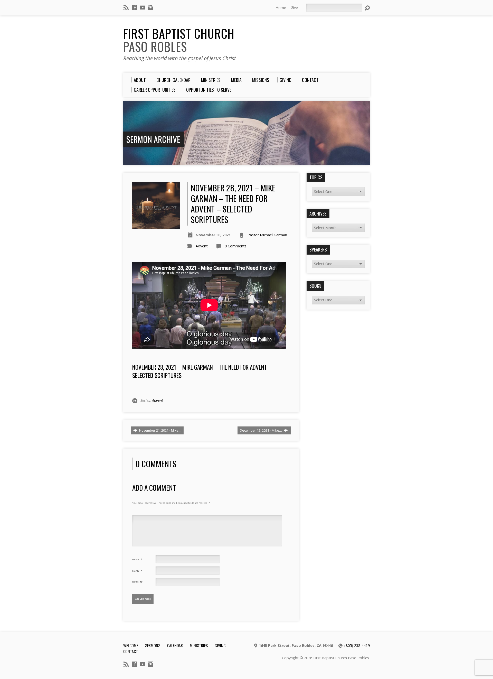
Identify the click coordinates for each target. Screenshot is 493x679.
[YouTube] (142, 7)
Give (294, 7)
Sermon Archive (153, 139)
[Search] (367, 8)
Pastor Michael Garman (267, 234)
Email (137, 570)
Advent (202, 246)
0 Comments (235, 246)
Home (281, 7)
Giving (220, 645)
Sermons (152, 645)
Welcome (130, 645)
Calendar (175, 645)
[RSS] (126, 7)
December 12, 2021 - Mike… (261, 430)
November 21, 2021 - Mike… (159, 430)
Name (137, 559)
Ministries (199, 645)
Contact (130, 651)
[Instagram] (150, 7)
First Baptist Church (178, 39)
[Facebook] (134, 7)
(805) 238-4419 (357, 645)
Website (137, 582)
